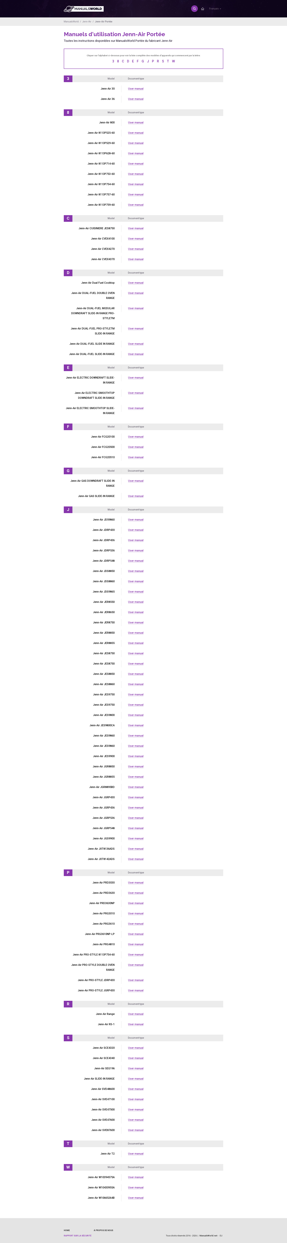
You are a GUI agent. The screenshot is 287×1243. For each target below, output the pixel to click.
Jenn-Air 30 (108, 88)
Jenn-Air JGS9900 (104, 838)
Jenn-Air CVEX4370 (103, 259)
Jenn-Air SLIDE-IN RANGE (99, 1078)
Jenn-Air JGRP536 (104, 817)
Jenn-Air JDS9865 (104, 591)
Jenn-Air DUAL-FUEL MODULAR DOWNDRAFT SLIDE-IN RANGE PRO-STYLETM (93, 313)
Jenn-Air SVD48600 (103, 1089)
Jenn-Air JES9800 (104, 715)
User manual (136, 88)
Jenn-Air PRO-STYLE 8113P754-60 (94, 954)
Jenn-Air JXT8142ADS (101, 859)
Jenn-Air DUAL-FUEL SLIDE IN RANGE (92, 343)
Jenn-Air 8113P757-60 (101, 194)
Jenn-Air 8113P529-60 (101, 143)
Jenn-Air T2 (107, 1153)
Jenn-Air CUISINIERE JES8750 (97, 228)
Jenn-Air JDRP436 (104, 540)
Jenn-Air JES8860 (104, 684)
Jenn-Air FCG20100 (103, 436)
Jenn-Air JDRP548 (104, 560)
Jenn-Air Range (105, 1014)
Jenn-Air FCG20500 (103, 447)
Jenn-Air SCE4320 (104, 1047)
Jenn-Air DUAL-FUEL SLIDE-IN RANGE (92, 354)
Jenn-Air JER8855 (104, 643)
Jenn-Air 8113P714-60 (101, 163)
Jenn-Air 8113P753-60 (101, 174)
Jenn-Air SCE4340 (104, 1058)
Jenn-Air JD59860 (104, 519)
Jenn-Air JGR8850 (104, 766)
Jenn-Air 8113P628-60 (101, 153)
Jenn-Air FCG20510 (103, 457)
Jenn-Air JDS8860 (104, 581)
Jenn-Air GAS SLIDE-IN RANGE (96, 496)
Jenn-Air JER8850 (104, 632)
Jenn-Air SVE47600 (103, 1119)
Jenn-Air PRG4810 (104, 944)
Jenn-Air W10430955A (101, 1187)
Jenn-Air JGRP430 (104, 797)
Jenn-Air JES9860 (104, 735)
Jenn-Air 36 (108, 99)
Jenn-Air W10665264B (101, 1197)
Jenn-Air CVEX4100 (103, 238)
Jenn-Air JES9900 (104, 756)
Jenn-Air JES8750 (104, 653)
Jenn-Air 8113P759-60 (101, 204)
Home (67, 1230)
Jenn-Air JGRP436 (104, 807)
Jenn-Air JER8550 (104, 602)
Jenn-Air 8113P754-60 (101, 184)
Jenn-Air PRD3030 (104, 882)
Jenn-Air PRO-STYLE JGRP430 (96, 990)
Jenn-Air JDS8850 (104, 571)
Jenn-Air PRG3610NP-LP (100, 934)
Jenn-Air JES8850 (104, 673)
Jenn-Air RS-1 (106, 1024)
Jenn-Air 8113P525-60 (101, 132)
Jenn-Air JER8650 (104, 612)
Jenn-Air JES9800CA (102, 725)
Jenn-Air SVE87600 (103, 1130)
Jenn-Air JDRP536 (104, 550)
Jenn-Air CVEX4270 (103, 248)
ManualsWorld (71, 21)
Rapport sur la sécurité (77, 1236)
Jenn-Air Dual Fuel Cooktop (98, 282)
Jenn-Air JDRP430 (104, 530)
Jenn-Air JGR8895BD (102, 787)
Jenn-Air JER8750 (104, 622)
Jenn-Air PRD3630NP (102, 903)
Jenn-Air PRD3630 (104, 892)
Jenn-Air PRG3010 (104, 913)
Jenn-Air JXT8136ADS (101, 848)
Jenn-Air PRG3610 (104, 923)
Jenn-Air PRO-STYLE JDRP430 (96, 980)
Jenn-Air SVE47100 (103, 1099)
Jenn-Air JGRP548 (104, 828)
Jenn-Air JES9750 (104, 694)
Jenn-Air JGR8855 (104, 776)
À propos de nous (103, 1230)
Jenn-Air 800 (107, 122)
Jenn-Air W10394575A (101, 1177)
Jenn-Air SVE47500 (103, 1109)
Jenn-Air (86, 21)
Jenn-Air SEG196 (104, 1068)
